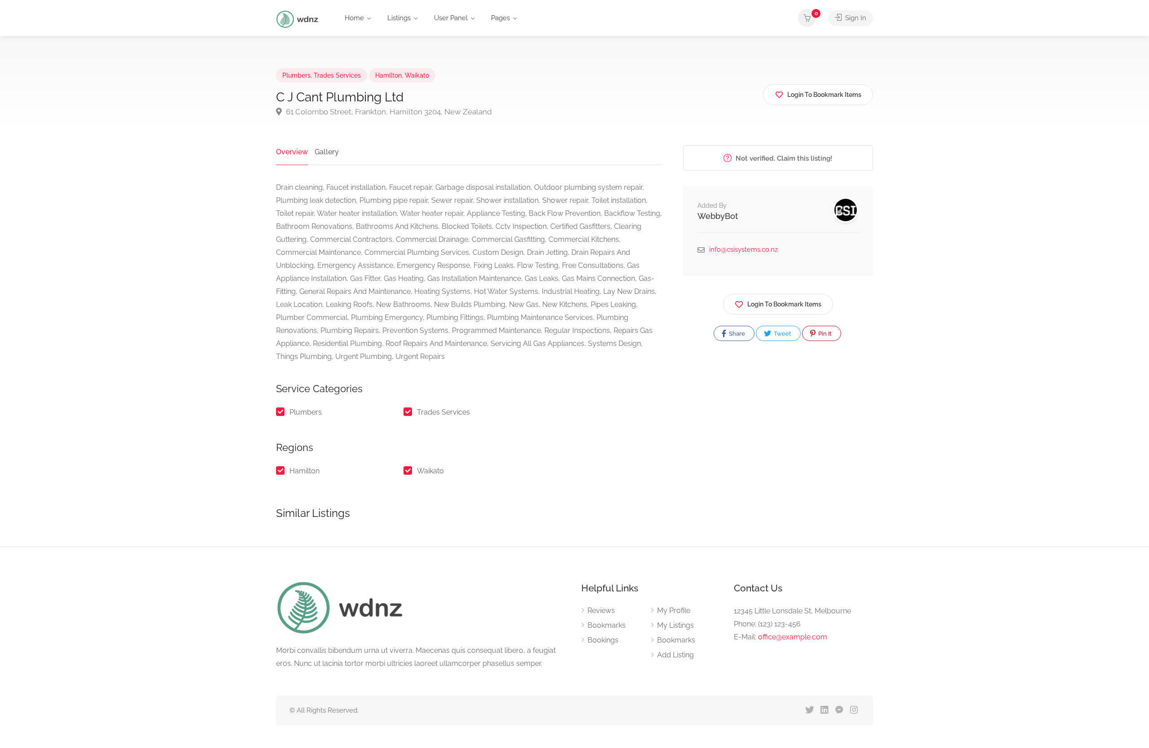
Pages (500, 18)
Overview (292, 152)
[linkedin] (824, 710)
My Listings (675, 625)
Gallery (327, 152)
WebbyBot (717, 216)
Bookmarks (607, 625)
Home (354, 18)
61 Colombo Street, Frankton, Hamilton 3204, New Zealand (388, 111)
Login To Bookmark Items (784, 304)
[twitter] (809, 710)
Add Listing (675, 655)
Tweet (781, 333)
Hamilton (388, 75)
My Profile (673, 610)
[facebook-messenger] (839, 710)
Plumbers (296, 75)
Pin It (824, 333)
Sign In (854, 18)
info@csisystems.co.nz (743, 249)
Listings (399, 18)
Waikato (417, 75)
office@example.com (792, 637)
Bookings (603, 640)
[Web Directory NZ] (298, 18)
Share (736, 333)
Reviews (601, 610)
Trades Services (337, 75)
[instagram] (854, 710)
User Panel (451, 18)
